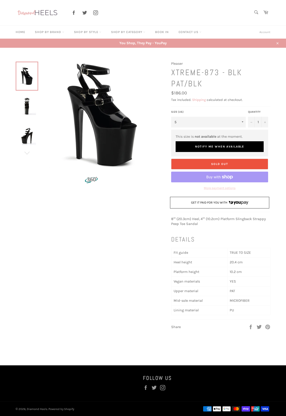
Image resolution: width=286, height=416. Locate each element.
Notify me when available (219, 146)
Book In (161, 32)
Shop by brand (48, 32)
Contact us (189, 32)
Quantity (254, 111)
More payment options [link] (220, 188)
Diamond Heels (37, 409)
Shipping (199, 100)
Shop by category (127, 32)
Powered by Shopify (61, 409)
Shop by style (86, 32)
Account (264, 32)
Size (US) (177, 111)
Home (20, 32)
